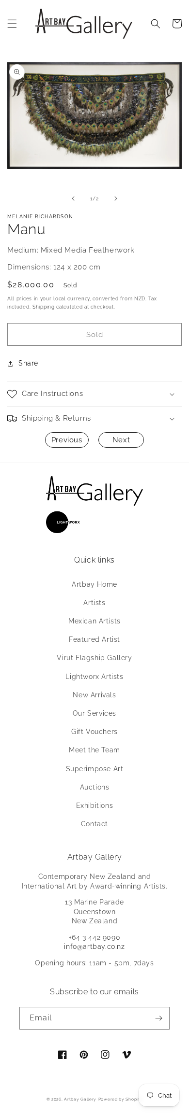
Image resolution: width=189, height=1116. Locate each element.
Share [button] (28, 363)
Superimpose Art (95, 769)
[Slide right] (115, 198)
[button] (12, 23)
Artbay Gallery (80, 1099)
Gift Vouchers (94, 731)
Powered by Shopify (120, 1099)
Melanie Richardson (40, 216)
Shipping (43, 307)
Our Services (94, 713)
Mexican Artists (94, 621)
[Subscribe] (158, 1018)
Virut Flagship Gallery (94, 658)
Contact (94, 824)
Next (121, 440)
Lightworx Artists (94, 676)
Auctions (95, 787)
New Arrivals (94, 695)
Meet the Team (94, 750)
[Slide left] (73, 198)
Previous (66, 440)
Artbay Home (94, 584)
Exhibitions (94, 805)
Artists (94, 603)
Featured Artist (94, 639)
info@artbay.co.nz (94, 946)
